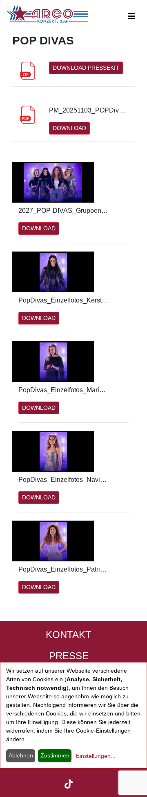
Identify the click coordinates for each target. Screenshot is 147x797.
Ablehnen (21, 755)
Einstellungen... (96, 756)
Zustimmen (54, 755)
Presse (69, 655)
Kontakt (68, 634)
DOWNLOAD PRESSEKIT (86, 67)
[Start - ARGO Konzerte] (47, 14)
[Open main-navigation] (131, 16)
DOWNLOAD (69, 128)
